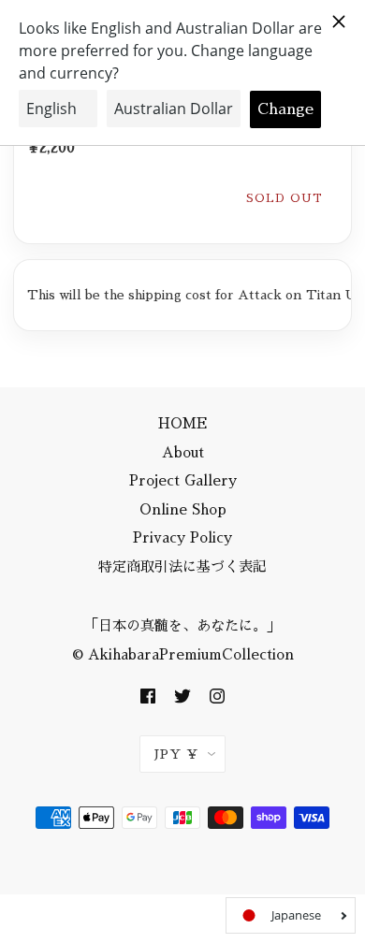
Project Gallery (183, 481)
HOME (183, 424)
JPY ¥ (176, 754)
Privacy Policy (182, 538)
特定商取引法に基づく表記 (182, 566)
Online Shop (182, 509)
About (183, 452)
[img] (148, 694)
